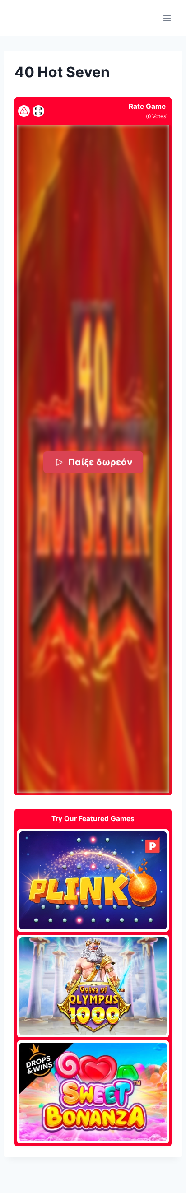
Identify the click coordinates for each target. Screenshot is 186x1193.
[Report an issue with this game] (24, 111)
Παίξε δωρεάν (100, 462)
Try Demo (93, 880)
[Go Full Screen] (38, 111)
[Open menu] (166, 18)
